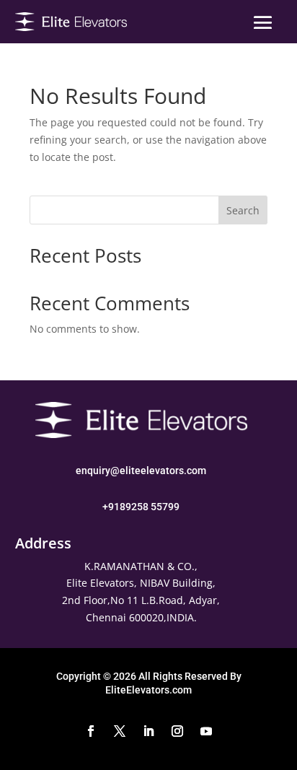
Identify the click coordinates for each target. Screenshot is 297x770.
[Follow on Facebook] (90, 731)
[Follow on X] (119, 731)
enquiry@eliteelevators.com (141, 470)
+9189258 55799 (140, 506)
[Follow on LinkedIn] (148, 731)
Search (243, 210)
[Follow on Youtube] (206, 731)
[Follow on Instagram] (177, 731)
